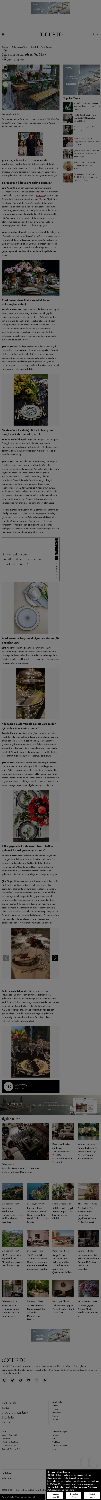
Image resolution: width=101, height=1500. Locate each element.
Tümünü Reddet (92, 1495)
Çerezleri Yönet (74, 1495)
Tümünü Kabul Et (55, 1495)
